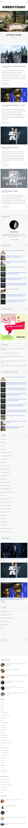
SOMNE (2, 449)
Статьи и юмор (4, 531)
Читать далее (5, 83)
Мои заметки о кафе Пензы (7, 618)
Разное (2, 525)
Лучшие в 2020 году (5, 498)
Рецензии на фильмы (5, 528)
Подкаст (2, 518)
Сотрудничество (4, 624)
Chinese (2, 439)
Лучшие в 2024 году (5, 508)
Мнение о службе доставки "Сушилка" (13, 799)
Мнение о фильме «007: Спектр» (10, 147)
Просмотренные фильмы (6, 614)
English (2, 442)
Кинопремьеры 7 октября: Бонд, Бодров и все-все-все (13, 558)
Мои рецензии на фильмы (6, 611)
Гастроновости (4, 469)
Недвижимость (4, 512)
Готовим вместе (4, 472)
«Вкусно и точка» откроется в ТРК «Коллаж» (16, 267)
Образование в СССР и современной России (16, 250)
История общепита (5, 482)
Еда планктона (4, 475)
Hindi (2, 707)
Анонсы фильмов (4, 452)
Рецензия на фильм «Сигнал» (11, 805)
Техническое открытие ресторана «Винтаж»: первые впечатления (15, 693)
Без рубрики (3, 459)
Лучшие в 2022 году (5, 502)
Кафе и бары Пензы (5, 621)
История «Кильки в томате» (12, 289)
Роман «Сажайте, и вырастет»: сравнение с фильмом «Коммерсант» (13, 24)
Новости (2, 515)
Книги (2, 495)
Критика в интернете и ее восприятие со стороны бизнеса (15, 824)
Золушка (7, 811)
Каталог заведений (4, 740)
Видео (2, 462)
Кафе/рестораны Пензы (6, 492)
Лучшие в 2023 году (5, 505)
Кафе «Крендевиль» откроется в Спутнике (15, 415)
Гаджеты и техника (5, 465)
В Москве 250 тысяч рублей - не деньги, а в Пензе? (15, 817)
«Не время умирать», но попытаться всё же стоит (14, 66)
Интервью (3, 732)
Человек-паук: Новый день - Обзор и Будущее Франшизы (14, 688)
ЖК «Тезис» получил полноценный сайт (9, 353)
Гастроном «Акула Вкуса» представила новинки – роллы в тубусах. (13, 362)
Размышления (3, 765)
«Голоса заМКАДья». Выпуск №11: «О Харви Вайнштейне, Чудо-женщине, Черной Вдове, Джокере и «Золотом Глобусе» (14, 105)
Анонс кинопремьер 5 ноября (10, 191)
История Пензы (4, 485)
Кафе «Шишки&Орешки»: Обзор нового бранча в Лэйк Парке (13, 357)
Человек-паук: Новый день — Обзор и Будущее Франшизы (13, 365)
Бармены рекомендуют (6, 455)
